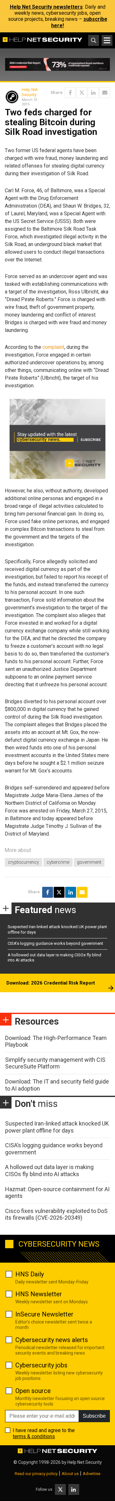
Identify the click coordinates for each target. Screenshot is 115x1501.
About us (70, 1473)
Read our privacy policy (36, 1473)
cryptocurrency (23, 862)
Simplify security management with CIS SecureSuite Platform (55, 1063)
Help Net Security (30, 92)
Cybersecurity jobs (41, 1365)
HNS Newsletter (38, 1294)
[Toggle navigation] (107, 40)
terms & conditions (34, 1436)
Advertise (91, 1473)
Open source (33, 1391)
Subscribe (94, 1416)
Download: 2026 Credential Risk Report (50, 983)
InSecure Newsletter (44, 1314)
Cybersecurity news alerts (51, 1340)
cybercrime (58, 862)
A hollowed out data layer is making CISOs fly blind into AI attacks (49, 1170)
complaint (53, 347)
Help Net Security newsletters (46, 7)
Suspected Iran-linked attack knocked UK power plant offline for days (57, 1127)
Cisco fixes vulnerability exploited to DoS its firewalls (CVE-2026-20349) (56, 1214)
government (89, 862)
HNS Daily (29, 1274)
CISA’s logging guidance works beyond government (55, 943)
